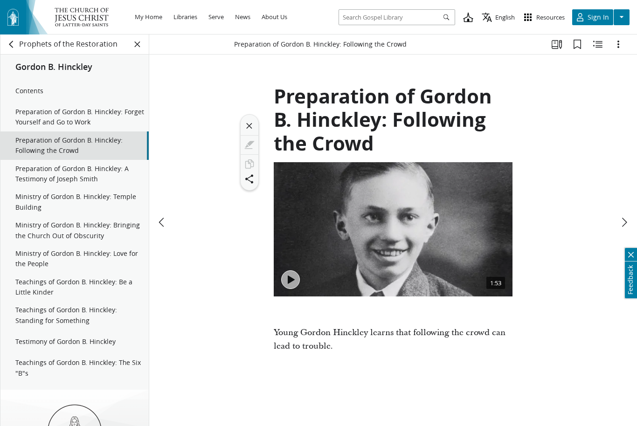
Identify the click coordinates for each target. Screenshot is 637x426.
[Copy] (249, 164)
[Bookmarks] (577, 44)
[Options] (618, 44)
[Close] (249, 125)
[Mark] (249, 144)
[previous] (162, 222)
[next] (624, 222)
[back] (11, 44)
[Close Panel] (137, 44)
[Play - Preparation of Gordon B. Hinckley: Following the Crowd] (290, 279)
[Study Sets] (556, 44)
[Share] (249, 179)
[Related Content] (598, 44)
